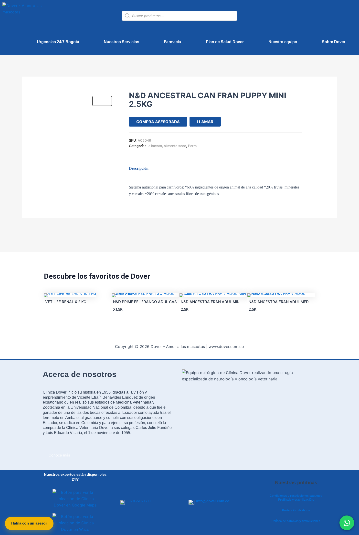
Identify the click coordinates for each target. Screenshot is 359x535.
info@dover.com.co (212, 501)
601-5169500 (140, 501)
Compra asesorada (158, 121)
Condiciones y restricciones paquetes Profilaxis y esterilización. (296, 497)
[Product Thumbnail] (102, 101)
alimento (155, 146)
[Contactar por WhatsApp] (346, 522)
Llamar (205, 121)
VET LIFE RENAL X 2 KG (65, 301)
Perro (192, 146)
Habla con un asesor (29, 523)
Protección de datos (296, 510)
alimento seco (175, 146)
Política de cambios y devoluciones (296, 521)
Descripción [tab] (138, 168)
